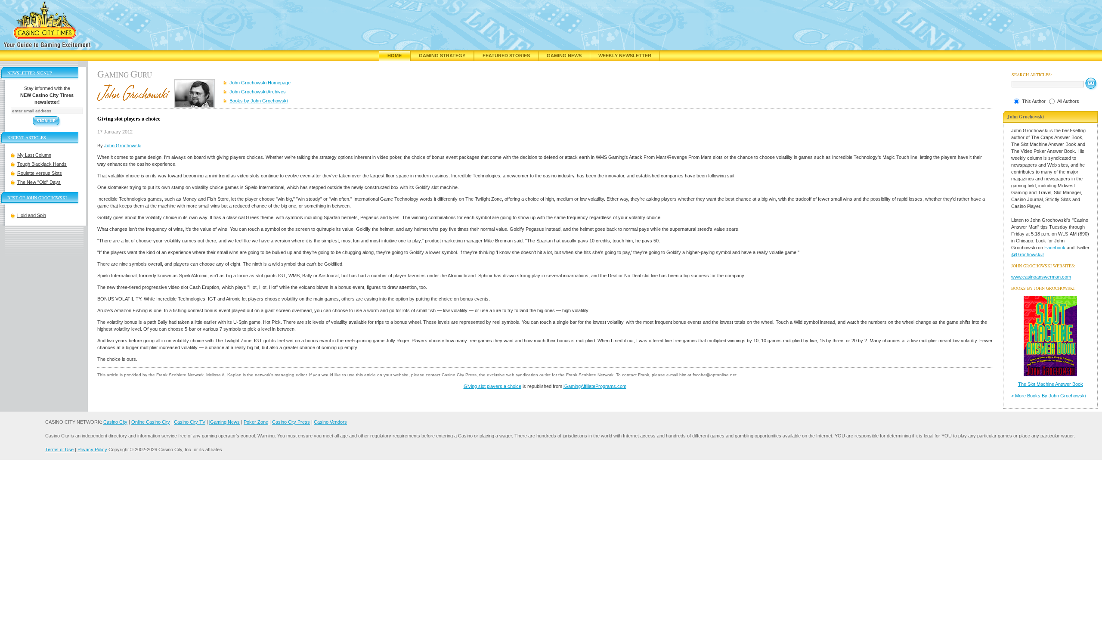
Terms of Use (59, 449)
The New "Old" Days (39, 182)
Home (394, 55)
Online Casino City (150, 422)
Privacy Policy (92, 449)
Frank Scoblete (171, 374)
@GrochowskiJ (1027, 254)
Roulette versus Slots (39, 173)
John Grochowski (122, 145)
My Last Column (34, 155)
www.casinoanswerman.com (1041, 276)
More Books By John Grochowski (1050, 395)
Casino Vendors (330, 422)
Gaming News (564, 55)
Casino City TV (189, 422)
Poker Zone (256, 422)
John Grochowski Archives (257, 91)
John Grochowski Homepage (260, 82)
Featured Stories (506, 55)
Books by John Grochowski (258, 100)
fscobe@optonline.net (715, 374)
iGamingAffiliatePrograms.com (594, 386)
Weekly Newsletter (624, 55)
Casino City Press (459, 374)
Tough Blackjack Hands (42, 164)
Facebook (1054, 247)
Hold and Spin (31, 215)
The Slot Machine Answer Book (1050, 384)
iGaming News (224, 422)
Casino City (115, 422)
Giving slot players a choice (492, 386)
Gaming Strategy (442, 55)
